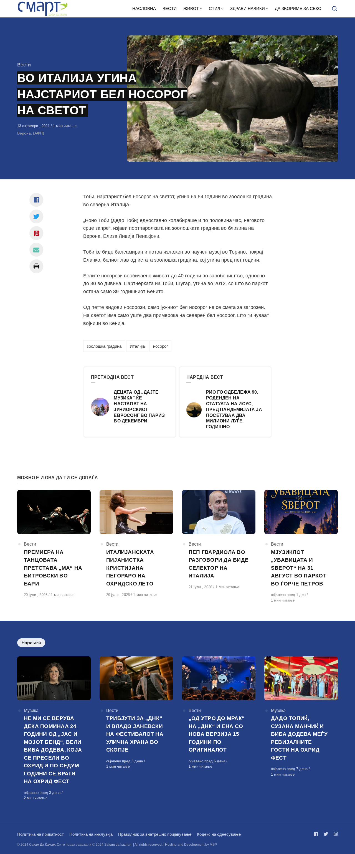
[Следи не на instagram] (335, 834)
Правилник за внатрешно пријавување (154, 834)
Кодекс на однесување (219, 834)
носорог (160, 346)
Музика (31, 710)
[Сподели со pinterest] (36, 233)
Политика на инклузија (91, 834)
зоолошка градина (104, 346)
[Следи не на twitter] (325, 834)
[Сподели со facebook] (36, 200)
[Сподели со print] (36, 266)
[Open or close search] (334, 8)
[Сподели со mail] (36, 250)
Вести (24, 65)
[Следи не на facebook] (317, 834)
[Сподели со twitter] (36, 216)
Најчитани (31, 642)
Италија (137, 346)
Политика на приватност (40, 834)
